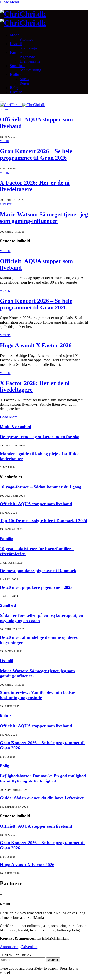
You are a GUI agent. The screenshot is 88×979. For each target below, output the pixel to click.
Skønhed (26, 39)
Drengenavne (30, 61)
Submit (53, 960)
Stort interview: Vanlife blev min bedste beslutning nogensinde (37, 695)
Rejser (24, 83)
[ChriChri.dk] (44, 19)
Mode (14, 35)
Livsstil (16, 44)
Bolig (14, 88)
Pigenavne (28, 57)
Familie (16, 52)
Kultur (15, 74)
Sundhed (17, 66)
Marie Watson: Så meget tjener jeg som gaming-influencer (44, 217)
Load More (8, 417)
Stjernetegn (28, 48)
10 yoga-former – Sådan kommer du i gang (40, 487)
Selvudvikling (30, 70)
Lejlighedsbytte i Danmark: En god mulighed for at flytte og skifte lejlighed (43, 778)
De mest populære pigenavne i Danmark (38, 570)
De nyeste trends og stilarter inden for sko (39, 436)
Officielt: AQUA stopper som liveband (36, 503)
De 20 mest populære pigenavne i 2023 (36, 587)
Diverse (16, 92)
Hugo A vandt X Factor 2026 (36, 345)
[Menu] (2, 101)
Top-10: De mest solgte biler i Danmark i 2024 (43, 520)
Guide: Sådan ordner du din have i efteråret (42, 797)
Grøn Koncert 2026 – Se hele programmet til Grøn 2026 (36, 154)
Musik (24, 79)
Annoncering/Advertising (19, 947)
